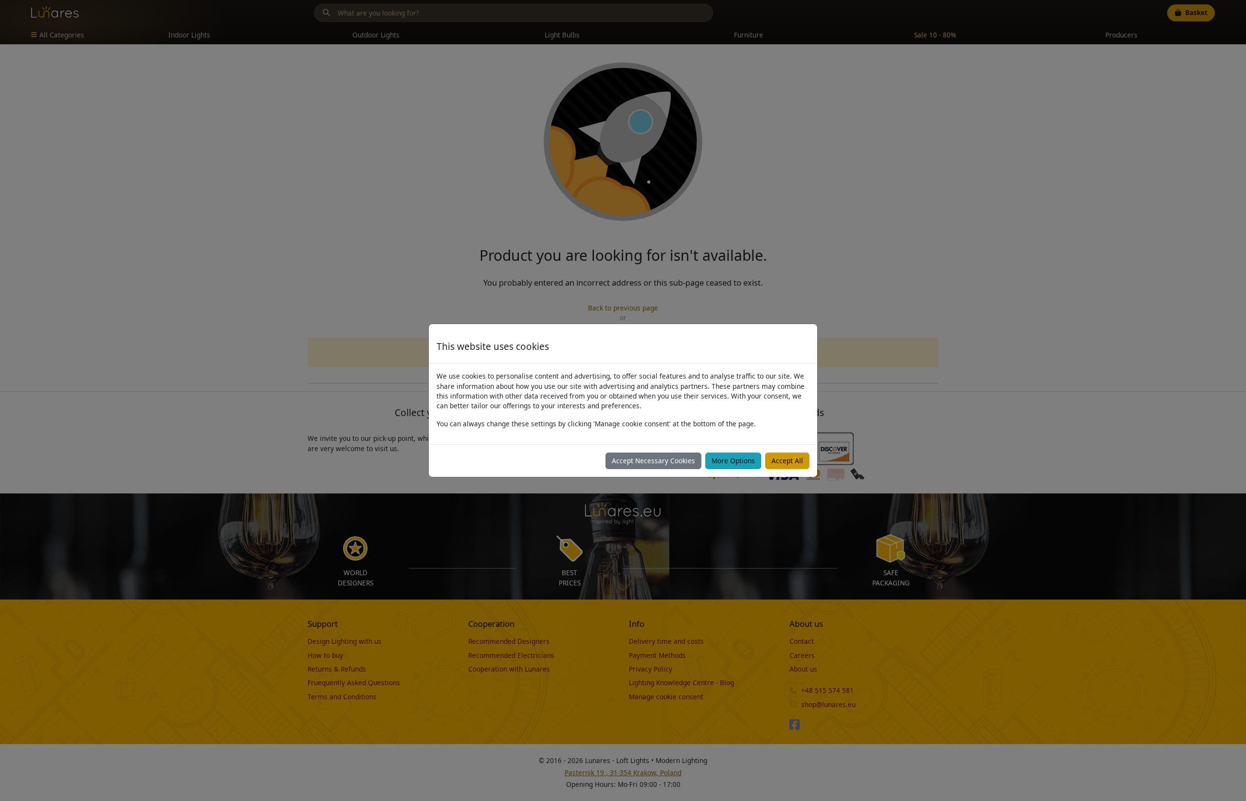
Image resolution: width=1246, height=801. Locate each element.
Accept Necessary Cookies (653, 460)
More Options (733, 460)
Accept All (787, 460)
